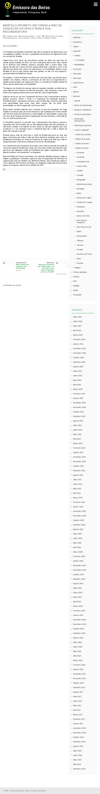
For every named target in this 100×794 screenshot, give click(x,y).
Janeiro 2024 (78, 344)
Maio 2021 (77, 489)
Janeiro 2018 (78, 669)
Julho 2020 (77, 534)
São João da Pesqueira (82, 221)
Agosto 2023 (78, 366)
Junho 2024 (77, 321)
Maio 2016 (77, 760)
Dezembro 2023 (79, 348)
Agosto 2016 (78, 746)
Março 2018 (78, 660)
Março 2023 (78, 389)
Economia (59, 36)
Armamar (80, 152)
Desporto (76, 51)
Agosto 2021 (78, 475)
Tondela (53, 38)
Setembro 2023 (79, 362)
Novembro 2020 (79, 516)
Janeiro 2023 (78, 398)
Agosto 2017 (78, 692)
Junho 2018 (77, 647)
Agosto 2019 (78, 583)
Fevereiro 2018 (79, 665)
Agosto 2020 (78, 529)
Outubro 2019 (78, 574)
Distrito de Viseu (49, 36)
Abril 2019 (77, 602)
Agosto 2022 (78, 421)
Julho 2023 (77, 371)
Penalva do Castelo (84, 202)
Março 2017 (78, 715)
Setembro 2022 (79, 416)
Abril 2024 (77, 330)
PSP (75, 281)
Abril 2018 (77, 656)
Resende (80, 211)
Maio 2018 (77, 651)
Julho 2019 (77, 588)
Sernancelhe (82, 236)
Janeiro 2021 (78, 507)
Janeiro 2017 (78, 724)
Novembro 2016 (79, 733)
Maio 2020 (77, 543)
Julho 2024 (77, 317)
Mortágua (80, 189)
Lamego (80, 175)
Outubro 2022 (78, 412)
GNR (75, 87)
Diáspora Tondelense (82, 110)
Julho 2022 (77, 425)
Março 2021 (78, 498)
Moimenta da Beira (84, 184)
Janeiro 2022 (78, 452)
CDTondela (79, 60)
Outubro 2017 (78, 683)
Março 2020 (78, 552)
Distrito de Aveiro (82, 143)
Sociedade (46, 38)
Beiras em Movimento (83, 105)
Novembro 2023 (79, 353)
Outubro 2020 (78, 520)
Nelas (79, 193)
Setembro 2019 (79, 579)
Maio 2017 (77, 705)
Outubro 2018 (78, 629)
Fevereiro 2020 (79, 556)
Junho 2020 (77, 538)
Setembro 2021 (79, 470)
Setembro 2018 (79, 633)
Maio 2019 (77, 597)
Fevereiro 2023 (79, 394)
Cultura (76, 46)
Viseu (79, 259)
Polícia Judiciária (80, 272)
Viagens (77, 268)
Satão (79, 231)
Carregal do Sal (83, 162)
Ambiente (76, 37)
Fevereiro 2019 (79, 611)
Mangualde (81, 180)
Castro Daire (82, 166)
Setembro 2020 (79, 525)
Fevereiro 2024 (79, 339)
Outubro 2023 (78, 357)
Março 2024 (78, 335)
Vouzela (80, 263)
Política (39, 38)
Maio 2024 (77, 326)
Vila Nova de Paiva (84, 254)
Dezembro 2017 (79, 674)
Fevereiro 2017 (79, 719)
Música (76, 92)
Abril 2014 (77, 764)
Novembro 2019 (79, 570)
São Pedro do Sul (84, 227)
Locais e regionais (24, 38)
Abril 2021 (77, 493)
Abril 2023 (77, 385)
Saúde (75, 290)
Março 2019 (78, 606)
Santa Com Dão (83, 216)
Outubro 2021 (78, 466)
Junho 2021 (77, 484)
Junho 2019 (77, 592)
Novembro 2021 (79, 461)
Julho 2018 (77, 642)
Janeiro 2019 (78, 615)
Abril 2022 (77, 439)
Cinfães (80, 171)
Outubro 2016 (78, 737)
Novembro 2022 (79, 407)
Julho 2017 (77, 696)
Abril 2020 (77, 547)
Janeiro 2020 (78, 561)
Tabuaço (80, 240)
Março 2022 (78, 443)
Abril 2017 (77, 710)
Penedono (81, 207)
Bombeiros (77, 42)
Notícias (33, 38)
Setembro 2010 (79, 769)
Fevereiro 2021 (79, 502)
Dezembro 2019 (79, 565)
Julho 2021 (77, 479)
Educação (77, 74)
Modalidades (79, 65)
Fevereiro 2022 (79, 448)
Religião (76, 286)
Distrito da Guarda (82, 139)
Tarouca (80, 245)
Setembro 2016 (79, 742)
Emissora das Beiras (82, 114)
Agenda (18, 270)
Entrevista (77, 78)
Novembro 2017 (79, 678)
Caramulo (81, 157)
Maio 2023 (77, 380)
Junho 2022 (77, 430)
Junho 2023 (77, 376)
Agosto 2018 (78, 638)
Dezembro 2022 (79, 403)
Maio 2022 (77, 434)
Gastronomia (78, 83)
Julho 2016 (77, 751)
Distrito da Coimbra (83, 134)
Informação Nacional (10, 38)
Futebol (77, 55)
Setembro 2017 (79, 687)
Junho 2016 (77, 755)
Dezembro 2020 (79, 511)
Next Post (46, 267)
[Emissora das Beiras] (27, 17)
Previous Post (22, 265)
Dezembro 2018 (79, 620)
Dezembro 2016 (79, 728)
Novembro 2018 (79, 624)
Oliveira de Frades (84, 198)
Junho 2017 (77, 701)
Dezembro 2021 (79, 457)
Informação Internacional (79, 120)
